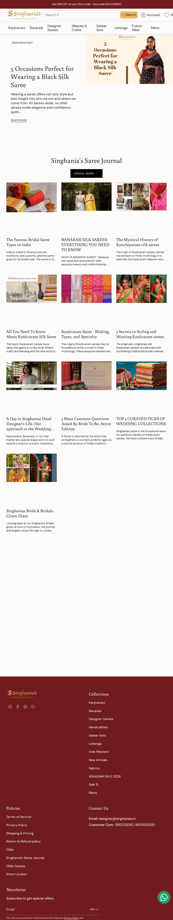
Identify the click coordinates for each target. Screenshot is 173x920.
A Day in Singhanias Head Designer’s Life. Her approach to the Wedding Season (28, 423)
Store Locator (16, 874)
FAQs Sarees (15, 866)
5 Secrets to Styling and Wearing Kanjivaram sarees (140, 334)
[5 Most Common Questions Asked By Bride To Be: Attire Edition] (86, 386)
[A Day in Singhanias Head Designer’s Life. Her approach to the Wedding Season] (31, 386)
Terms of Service (18, 817)
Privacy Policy (16, 825)
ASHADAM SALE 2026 (105, 776)
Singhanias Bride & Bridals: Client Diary (30, 513)
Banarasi (95, 711)
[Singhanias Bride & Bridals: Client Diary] (31, 479)
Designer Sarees (101, 719)
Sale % (93, 784)
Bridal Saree (84, 173)
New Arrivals (98, 760)
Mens (93, 793)
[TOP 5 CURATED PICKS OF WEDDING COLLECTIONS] (141, 386)
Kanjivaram (97, 703)
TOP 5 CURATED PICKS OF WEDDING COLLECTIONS (141, 421)
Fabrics (94, 768)
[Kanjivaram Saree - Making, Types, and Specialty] (86, 300)
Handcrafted (98, 727)
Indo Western (99, 752)
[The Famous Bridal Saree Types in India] (31, 207)
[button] (17, 28)
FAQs (10, 849)
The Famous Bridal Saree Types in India (28, 242)
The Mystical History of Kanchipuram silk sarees (137, 242)
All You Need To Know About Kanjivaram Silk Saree (31, 334)
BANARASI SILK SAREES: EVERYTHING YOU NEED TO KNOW (85, 244)
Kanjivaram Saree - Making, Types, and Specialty (85, 334)
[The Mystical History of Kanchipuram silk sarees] (141, 207)
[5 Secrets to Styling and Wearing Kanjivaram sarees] (141, 300)
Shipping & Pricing (20, 833)
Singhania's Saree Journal (25, 858)
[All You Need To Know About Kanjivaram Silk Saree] (31, 300)
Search (131, 14)
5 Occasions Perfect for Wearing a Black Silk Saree (42, 76)
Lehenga (95, 744)
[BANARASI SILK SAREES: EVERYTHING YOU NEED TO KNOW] (86, 207)
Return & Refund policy (23, 841)
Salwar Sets (97, 735)
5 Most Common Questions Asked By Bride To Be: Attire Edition (86, 423)
